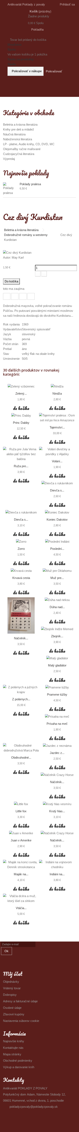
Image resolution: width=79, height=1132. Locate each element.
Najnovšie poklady (26, 172)
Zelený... (21, 393)
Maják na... (21, 874)
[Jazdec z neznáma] (57, 745)
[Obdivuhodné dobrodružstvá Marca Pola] (21, 748)
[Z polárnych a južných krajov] (21, 690)
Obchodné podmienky (17, 1060)
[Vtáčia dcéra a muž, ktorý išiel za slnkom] (21, 898)
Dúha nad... (57, 607)
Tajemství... (57, 427)
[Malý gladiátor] (57, 658)
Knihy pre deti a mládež (18, 129)
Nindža (57, 393)
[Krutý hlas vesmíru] (57, 804)
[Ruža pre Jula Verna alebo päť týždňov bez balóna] (21, 454)
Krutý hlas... (57, 811)
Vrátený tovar (12, 988)
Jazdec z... (57, 753)
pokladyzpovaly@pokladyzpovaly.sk (34, 1106)
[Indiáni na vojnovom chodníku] (57, 865)
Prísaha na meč (57, 723)
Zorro (21, 548)
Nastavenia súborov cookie (21, 1020)
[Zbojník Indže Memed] (57, 629)
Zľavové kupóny (13, 1014)
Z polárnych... (21, 699)
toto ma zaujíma (13, 288)
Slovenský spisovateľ (36, 329)
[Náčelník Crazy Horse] (21, 615)
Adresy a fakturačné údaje (20, 1001)
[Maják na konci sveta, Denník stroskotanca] (21, 865)
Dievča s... (57, 490)
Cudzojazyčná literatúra (18, 154)
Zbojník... (57, 636)
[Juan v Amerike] (21, 833)
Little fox (21, 811)
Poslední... (57, 548)
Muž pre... (57, 578)
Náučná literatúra (14, 134)
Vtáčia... (21, 908)
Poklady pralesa (30, 184)
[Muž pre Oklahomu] (57, 570)
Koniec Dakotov (57, 519)
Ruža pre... (21, 466)
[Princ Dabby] (21, 415)
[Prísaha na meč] (57, 716)
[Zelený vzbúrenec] (21, 386)
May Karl (18, 257)
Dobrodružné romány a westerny (26, 235)
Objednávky (11, 981)
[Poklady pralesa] (10, 188)
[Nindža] (57, 386)
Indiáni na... (57, 874)
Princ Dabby (21, 422)
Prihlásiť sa (67, 4)
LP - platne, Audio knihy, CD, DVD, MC (28, 144)
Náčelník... (21, 638)
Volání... (57, 461)
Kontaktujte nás (13, 1047)
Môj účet (12, 973)
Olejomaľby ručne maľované (22, 149)
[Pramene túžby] (57, 687)
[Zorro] (21, 541)
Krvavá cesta (21, 578)
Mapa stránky (12, 1054)
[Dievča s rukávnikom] (57, 483)
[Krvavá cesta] (21, 570)
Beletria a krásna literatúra (20, 124)
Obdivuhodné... (21, 757)
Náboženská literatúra (17, 139)
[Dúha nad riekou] (57, 599)
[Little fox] (21, 804)
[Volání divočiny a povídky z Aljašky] (57, 452)
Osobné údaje (12, 1007)
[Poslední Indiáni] (57, 541)
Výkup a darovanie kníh (18, 1067)
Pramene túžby (57, 694)
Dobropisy (10, 994)
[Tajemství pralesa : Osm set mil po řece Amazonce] (57, 418)
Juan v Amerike (21, 840)
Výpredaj (9, 158)
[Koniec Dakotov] (57, 512)
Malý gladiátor (57, 665)
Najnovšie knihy (13, 1041)
